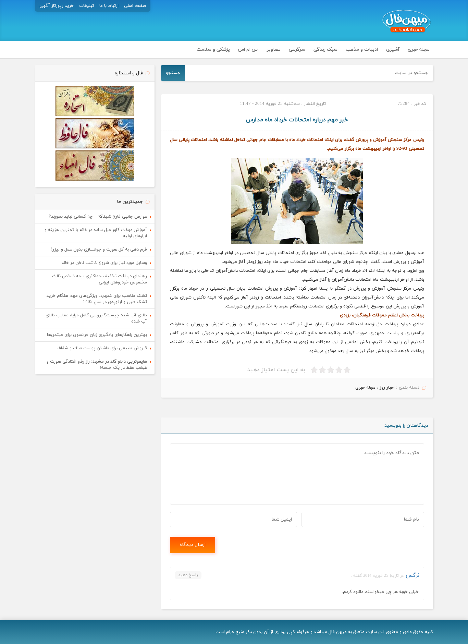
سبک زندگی (325, 49)
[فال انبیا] (95, 180)
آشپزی (392, 49)
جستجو (173, 73)
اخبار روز (387, 388)
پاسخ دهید (188, 575)
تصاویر (274, 49)
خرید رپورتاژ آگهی (56, 6)
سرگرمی (297, 49)
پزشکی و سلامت (213, 49)
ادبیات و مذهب (362, 49)
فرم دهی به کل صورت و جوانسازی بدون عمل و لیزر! (99, 249)
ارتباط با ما (109, 6)
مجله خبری (419, 49)
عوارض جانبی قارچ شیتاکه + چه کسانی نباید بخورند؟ (98, 217)
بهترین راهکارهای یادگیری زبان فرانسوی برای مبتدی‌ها (97, 335)
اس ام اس (248, 49)
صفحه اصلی (135, 6)
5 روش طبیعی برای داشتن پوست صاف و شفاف (102, 348)
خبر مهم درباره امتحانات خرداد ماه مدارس (297, 120)
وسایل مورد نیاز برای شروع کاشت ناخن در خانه (104, 263)
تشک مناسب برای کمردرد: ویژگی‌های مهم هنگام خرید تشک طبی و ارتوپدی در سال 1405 (97, 299)
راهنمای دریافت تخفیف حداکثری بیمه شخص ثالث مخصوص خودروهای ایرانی (99, 279)
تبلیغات (86, 6)
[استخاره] (95, 115)
